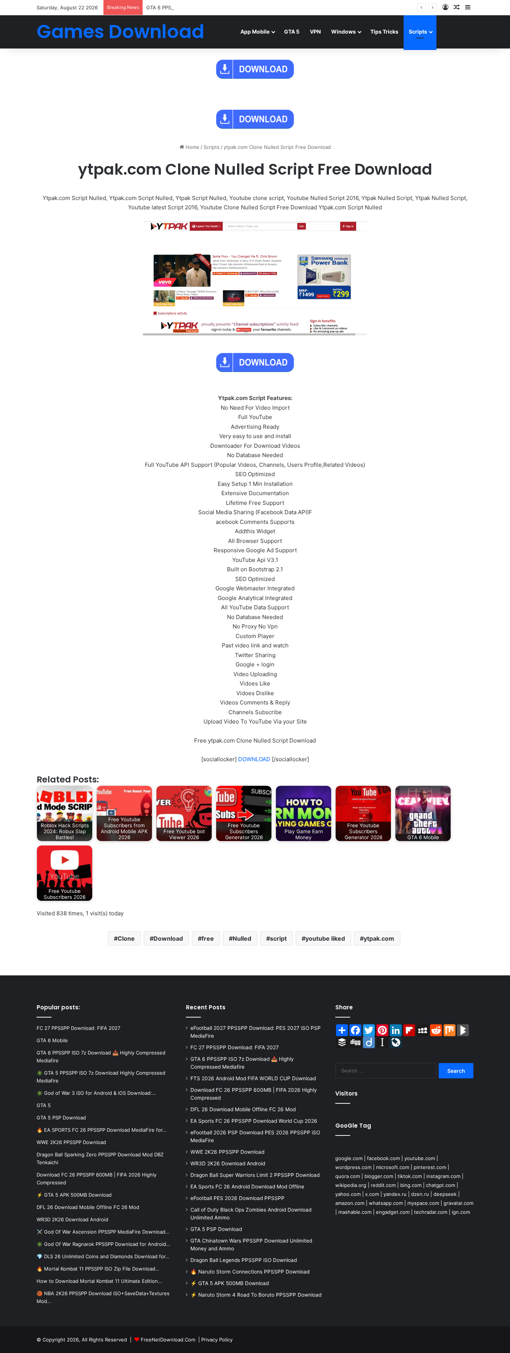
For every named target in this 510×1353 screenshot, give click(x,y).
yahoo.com (348, 1194)
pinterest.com (430, 1167)
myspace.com (423, 1203)
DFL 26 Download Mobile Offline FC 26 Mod (243, 1109)
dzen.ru (420, 1194)
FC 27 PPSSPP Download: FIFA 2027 (234, 1047)
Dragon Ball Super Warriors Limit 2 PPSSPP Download (255, 1175)
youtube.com (419, 1158)
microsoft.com (392, 1167)
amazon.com (349, 1203)
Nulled (242, 938)
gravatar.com (458, 1203)
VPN (315, 31)
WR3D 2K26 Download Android (227, 1163)
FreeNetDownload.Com (168, 1340)
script (278, 938)
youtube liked (325, 938)
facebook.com (383, 1158)
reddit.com (383, 1185)
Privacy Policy (217, 1340)
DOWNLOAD (254, 759)
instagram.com (443, 1176)
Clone (126, 938)
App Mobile (255, 31)
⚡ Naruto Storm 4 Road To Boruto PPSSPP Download (255, 1295)
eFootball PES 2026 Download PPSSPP (237, 1198)
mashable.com (354, 1212)
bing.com (411, 1185)
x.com (372, 1194)
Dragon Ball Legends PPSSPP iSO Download (243, 1260)
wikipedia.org (350, 1185)
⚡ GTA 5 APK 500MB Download (229, 1283)
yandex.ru (395, 1194)
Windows (343, 31)
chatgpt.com (440, 1185)
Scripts (418, 31)
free (208, 938)
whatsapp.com (386, 1203)
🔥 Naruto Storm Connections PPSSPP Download (250, 1272)
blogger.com (378, 1176)
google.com (349, 1158)
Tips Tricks (384, 31)
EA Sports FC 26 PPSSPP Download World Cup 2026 (253, 1121)
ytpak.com (379, 938)
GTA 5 (291, 31)
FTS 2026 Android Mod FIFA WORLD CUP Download (253, 1078)
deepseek (445, 1194)
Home (191, 147)
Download (168, 938)
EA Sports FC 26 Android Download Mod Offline (247, 1187)
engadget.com (393, 1212)
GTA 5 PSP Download (216, 1229)
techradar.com (430, 1212)
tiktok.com (410, 1176)
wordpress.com (353, 1167)
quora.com (347, 1176)
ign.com (461, 1212)
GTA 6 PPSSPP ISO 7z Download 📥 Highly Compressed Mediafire (222, 7)
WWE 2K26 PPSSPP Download (227, 1152)
